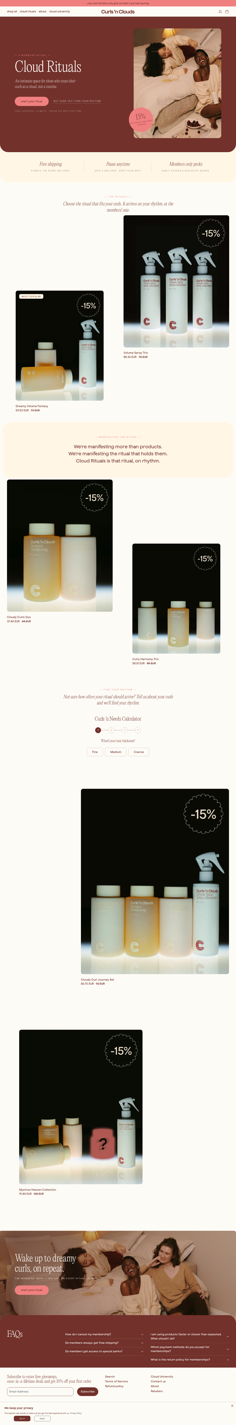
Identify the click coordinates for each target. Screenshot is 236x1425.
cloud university (59, 11)
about (42, 11)
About (155, 1386)
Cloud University (162, 1376)
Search (110, 1376)
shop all (12, 11)
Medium (115, 751)
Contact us (158, 1381)
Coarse (139, 751)
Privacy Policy (75, 1413)
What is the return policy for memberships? (180, 1359)
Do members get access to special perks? (93, 1351)
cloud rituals (28, 11)
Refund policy (114, 1386)
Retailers (157, 1391)
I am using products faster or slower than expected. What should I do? (186, 1336)
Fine (95, 751)
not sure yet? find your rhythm (77, 101)
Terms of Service (116, 1381)
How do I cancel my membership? (88, 1334)
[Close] (232, 1406)
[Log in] (220, 12)
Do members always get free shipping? (92, 1342)
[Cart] (227, 12)
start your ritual (31, 101)
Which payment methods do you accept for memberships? (180, 1349)
